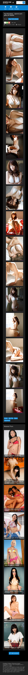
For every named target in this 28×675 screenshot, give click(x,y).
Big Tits (11, 418)
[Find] (24, 2)
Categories (11, 9)
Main (5, 9)
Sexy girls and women (7, 2)
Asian (6, 418)
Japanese (7, 420)
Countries (16, 9)
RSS (11, 665)
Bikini (15, 418)
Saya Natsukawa (13, 19)
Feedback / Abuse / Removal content (11, 663)
